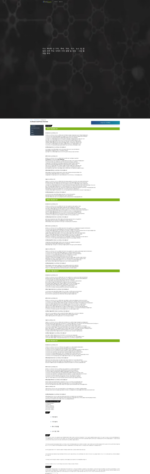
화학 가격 (61, 1)
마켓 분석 (56, 1)
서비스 (32, 130)
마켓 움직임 (33, 125)
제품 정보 (32, 134)
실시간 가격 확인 (106, 122)
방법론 (32, 132)
